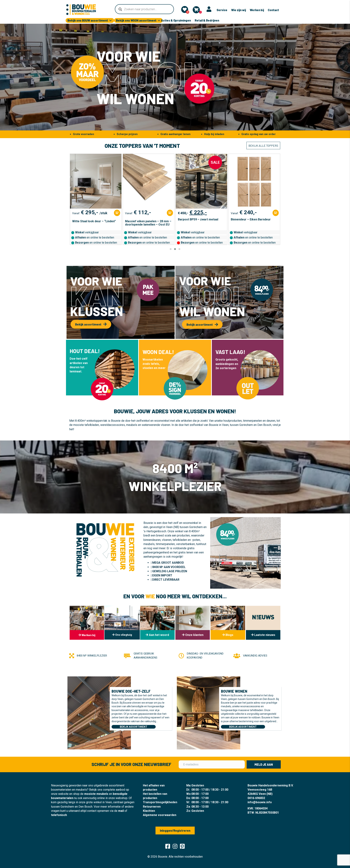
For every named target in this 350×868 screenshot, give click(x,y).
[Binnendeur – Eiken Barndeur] (201, 181)
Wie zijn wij (238, 10)
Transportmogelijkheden (160, 802)
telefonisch (59, 815)
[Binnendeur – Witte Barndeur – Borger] (254, 181)
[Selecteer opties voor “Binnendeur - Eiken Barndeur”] (223, 213)
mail (121, 811)
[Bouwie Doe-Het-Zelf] (99, 712)
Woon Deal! (158, 352)
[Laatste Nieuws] (263, 623)
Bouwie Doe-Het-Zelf (131, 691)
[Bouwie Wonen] (208, 712)
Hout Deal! (85, 351)
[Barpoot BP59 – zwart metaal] (148, 181)
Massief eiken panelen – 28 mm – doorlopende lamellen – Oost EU (95, 223)
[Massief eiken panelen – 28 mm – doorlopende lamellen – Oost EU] (95, 181)
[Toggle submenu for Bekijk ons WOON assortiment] (159, 20)
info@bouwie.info (260, 802)
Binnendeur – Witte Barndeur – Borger (252, 223)
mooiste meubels (96, 794)
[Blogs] (228, 623)
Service (222, 10)
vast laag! (230, 352)
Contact (273, 10)
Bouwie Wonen (234, 691)
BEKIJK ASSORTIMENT (133, 726)
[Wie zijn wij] (157, 623)
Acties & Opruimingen (176, 20)
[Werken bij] (87, 623)
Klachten (149, 811)
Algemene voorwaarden (159, 815)
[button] (170, 249)
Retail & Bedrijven (207, 20)
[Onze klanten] (192, 623)
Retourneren (152, 806)
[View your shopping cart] (196, 9)
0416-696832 (256, 798)
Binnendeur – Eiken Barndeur (198, 219)
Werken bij (257, 10)
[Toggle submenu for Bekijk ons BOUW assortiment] (110, 20)
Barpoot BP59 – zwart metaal (145, 219)
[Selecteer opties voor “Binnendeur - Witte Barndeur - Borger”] (276, 213)
